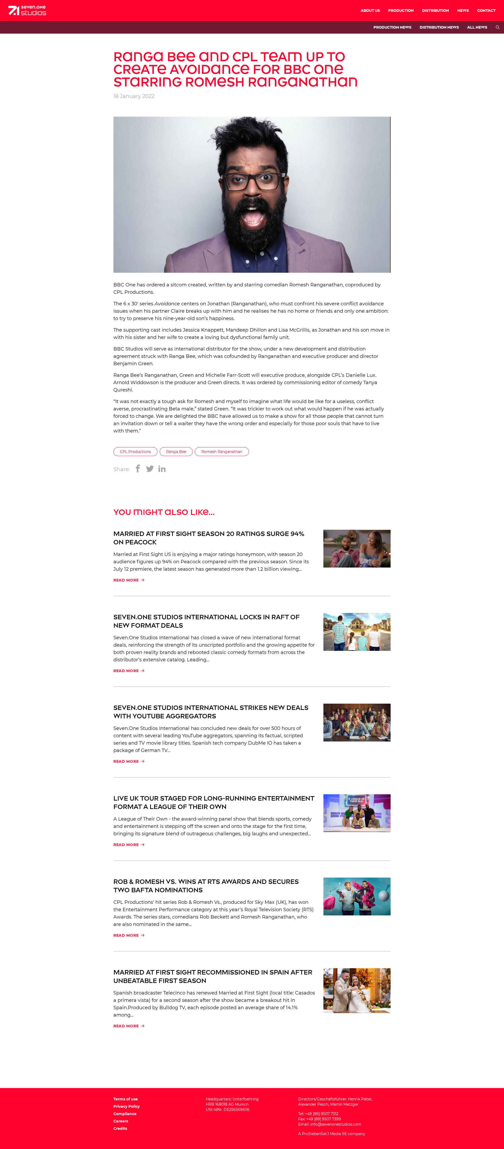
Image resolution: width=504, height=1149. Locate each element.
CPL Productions (133, 292)
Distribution (435, 10)
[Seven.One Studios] (27, 10)
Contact (486, 10)
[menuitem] (370, 10)
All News (477, 27)
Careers (120, 1121)
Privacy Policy (126, 1106)
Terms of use (125, 1099)
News (463, 10)
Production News (392, 27)
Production (401, 10)
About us (370, 10)
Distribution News (439, 27)
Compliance (124, 1113)
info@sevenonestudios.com (336, 1124)
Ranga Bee (176, 451)
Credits (120, 1128)
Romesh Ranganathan (221, 451)
